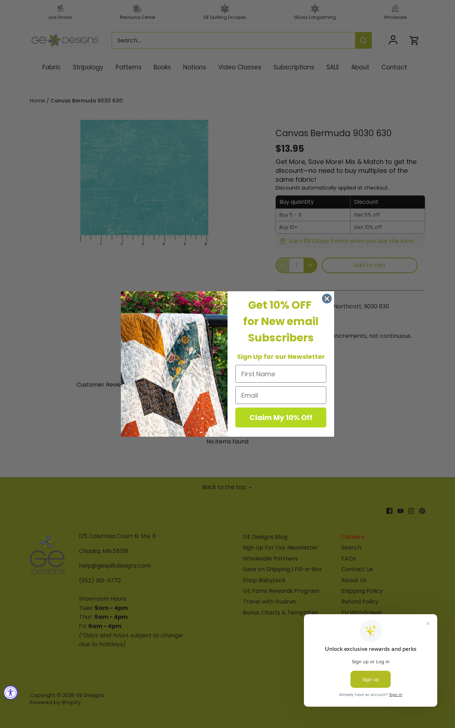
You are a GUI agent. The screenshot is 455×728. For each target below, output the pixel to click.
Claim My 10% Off (281, 418)
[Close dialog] (326, 298)
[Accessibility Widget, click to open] (11, 692)
